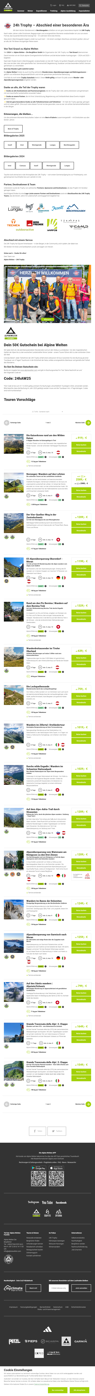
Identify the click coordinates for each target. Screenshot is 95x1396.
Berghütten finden (32, 1241)
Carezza (23, 166)
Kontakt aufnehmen (33, 1256)
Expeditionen (41, 11)
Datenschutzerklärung (41, 1384)
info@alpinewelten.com (12, 1251)
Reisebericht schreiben (34, 1247)
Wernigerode (37, 145)
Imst (22, 145)
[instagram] (33, 1204)
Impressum (13, 1307)
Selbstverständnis (78, 1238)
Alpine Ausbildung (68, 11)
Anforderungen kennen (34, 1244)
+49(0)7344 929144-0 (15, 1244)
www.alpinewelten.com (28, 370)
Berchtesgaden (69, 145)
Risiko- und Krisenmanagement (49, 1309)
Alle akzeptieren (79, 1390)
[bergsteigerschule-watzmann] (58, 1216)
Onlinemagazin (31, 1253)
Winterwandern (54, 1247)
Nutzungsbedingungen (28, 1307)
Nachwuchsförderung (79, 1247)
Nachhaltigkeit (76, 1241)
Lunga (52, 145)
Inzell (10, 145)
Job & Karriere (76, 1250)
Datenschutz (58, 1307)
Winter (30, 11)
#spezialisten (84, 11)
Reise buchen (81, 445)
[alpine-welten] (36, 1216)
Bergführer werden (78, 1244)
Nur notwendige (57, 1390)
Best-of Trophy (13, 129)
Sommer (20, 11)
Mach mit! (33, 1288)
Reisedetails (81, 451)
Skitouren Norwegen (56, 1244)
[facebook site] (61, 1204)
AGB (66, 1307)
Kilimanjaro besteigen (57, 1241)
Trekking (53, 11)
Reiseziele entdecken (33, 1238)
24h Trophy (53, 1238)
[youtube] (47, 1204)
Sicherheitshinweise (78, 1307)
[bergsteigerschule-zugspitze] (47, 1216)
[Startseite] (8, 7)
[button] (33, 466)
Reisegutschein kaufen (34, 1250)
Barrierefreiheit (45, 1307)
